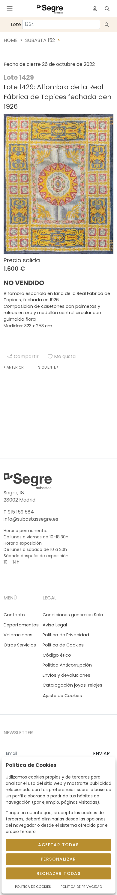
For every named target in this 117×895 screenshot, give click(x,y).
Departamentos (21, 625)
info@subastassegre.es (31, 519)
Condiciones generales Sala (73, 615)
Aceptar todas (58, 845)
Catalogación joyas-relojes (72, 685)
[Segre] (50, 8)
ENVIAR (101, 753)
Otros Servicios (20, 645)
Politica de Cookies (63, 645)
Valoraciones (18, 635)
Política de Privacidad (81, 886)
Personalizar (58, 859)
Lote (16, 24)
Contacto (14, 615)
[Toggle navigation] (10, 8)
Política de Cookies (33, 886)
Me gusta (65, 356)
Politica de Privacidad (66, 635)
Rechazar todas (59, 873)
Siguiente (48, 367)
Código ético (57, 655)
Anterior (14, 367)
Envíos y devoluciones (66, 675)
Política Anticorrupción (67, 665)
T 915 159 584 (19, 511)
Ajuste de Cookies (62, 696)
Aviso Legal (55, 625)
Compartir (26, 356)
